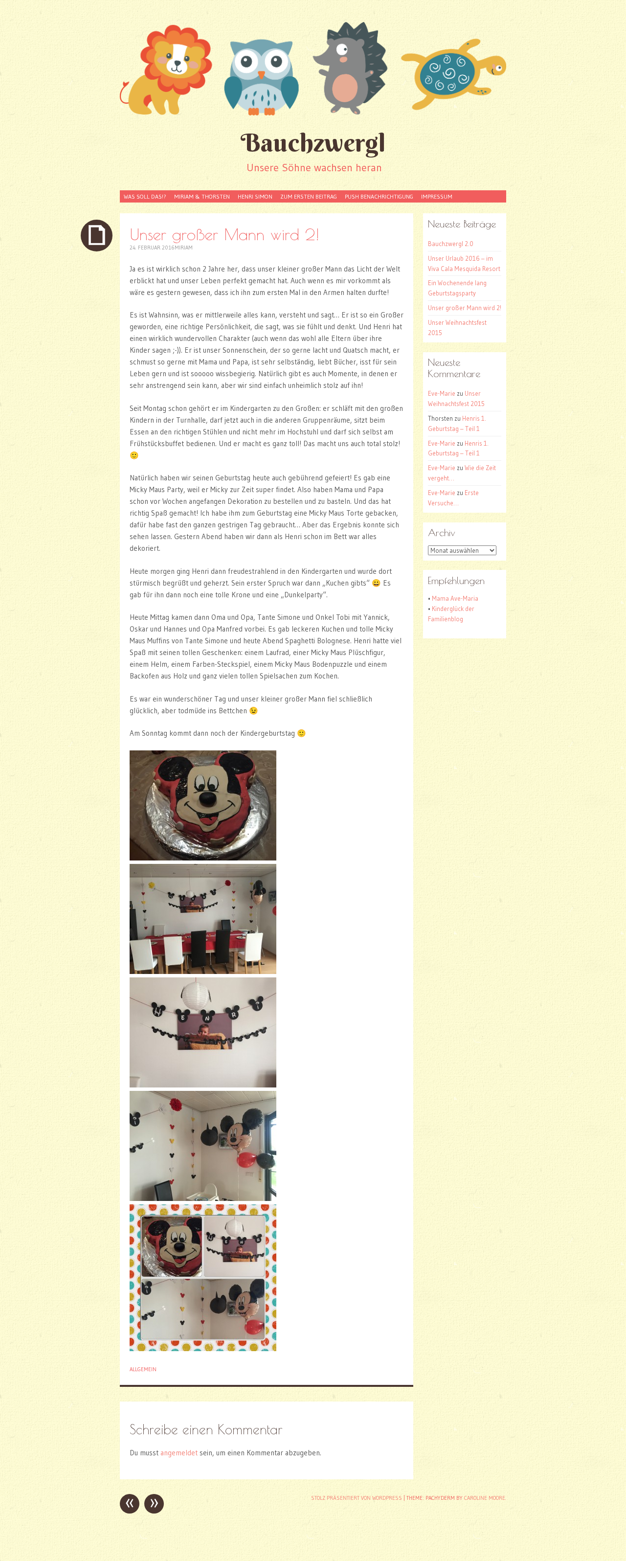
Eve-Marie (441, 393)
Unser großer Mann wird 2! (464, 308)
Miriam (184, 247)
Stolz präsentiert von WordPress (356, 1497)
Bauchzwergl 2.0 (450, 244)
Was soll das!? (145, 196)
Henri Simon (255, 196)
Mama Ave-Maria (455, 598)
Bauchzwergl (313, 142)
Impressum (436, 196)
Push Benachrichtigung (379, 196)
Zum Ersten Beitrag (308, 196)
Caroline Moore (484, 1497)
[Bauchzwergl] (313, 68)
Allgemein (143, 1369)
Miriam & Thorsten (202, 196)
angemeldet (179, 1452)
